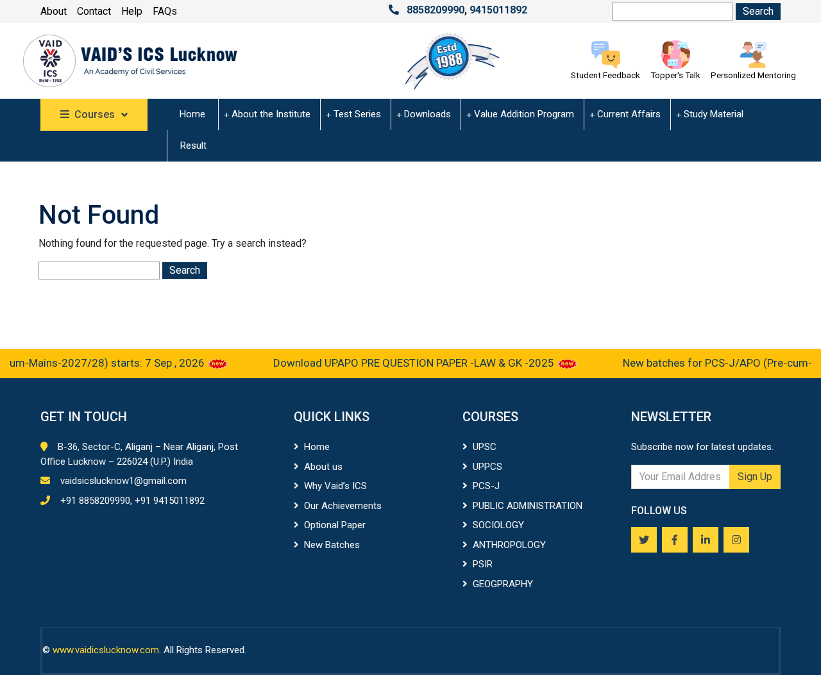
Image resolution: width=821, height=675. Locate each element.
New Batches (332, 545)
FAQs (165, 11)
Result (193, 145)
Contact (94, 11)
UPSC (484, 447)
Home (192, 114)
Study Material (713, 114)
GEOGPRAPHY (503, 584)
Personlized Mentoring (753, 75)
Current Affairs (629, 114)
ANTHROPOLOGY (509, 545)
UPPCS (487, 466)
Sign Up (755, 477)
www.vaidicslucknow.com (106, 650)
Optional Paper (335, 525)
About (53, 11)
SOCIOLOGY (498, 525)
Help (131, 11)
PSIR (483, 564)
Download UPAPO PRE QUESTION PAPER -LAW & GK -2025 (407, 362)
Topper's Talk (675, 75)
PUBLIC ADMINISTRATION (527, 506)
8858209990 (435, 10)
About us (323, 466)
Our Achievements (343, 506)
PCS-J (486, 486)
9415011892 (498, 10)
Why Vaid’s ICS (335, 486)
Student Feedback (605, 75)
